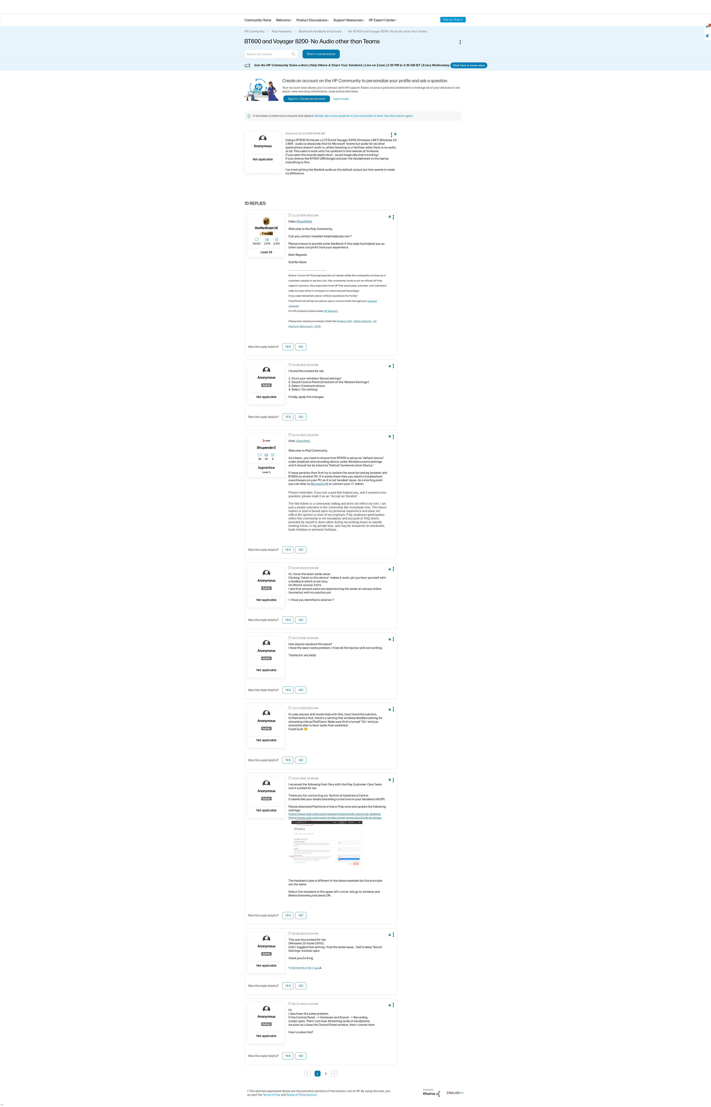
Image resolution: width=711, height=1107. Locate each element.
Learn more (341, 98)
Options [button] (462, 42)
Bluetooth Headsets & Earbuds (320, 31)
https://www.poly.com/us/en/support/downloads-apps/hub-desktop (334, 814)
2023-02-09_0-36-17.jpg (304, 968)
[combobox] (271, 54)
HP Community (254, 31)
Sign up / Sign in (453, 19)
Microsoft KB (319, 484)
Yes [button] (288, 346)
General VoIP (344, 321)
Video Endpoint (363, 321)
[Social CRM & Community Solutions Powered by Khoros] (431, 1092)
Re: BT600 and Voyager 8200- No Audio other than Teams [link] (387, 31)
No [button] (301, 346)
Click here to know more (469, 65)
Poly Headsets (281, 31)
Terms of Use (272, 1094)
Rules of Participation (302, 1094)
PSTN (317, 326)
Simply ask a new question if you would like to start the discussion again (363, 116)
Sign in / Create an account (307, 98)
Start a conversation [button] (321, 54)
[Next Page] (334, 1073)
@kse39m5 (304, 221)
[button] (391, 134)
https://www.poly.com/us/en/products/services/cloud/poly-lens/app (334, 817)
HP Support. (331, 311)
